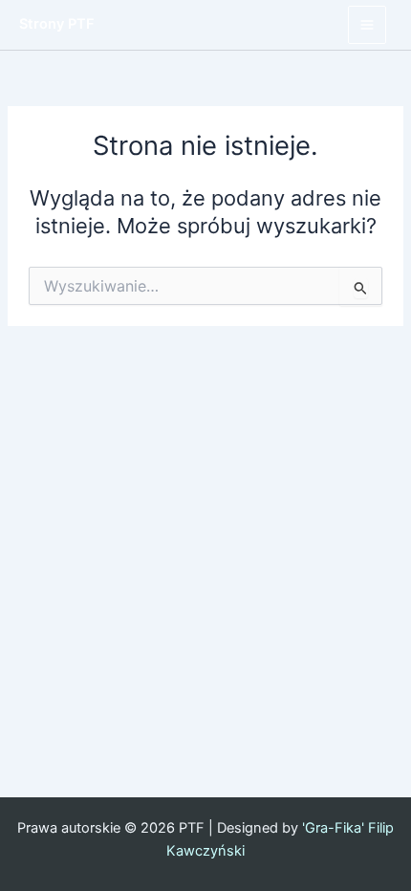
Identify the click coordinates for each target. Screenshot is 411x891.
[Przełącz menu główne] (367, 25)
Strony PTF (57, 24)
